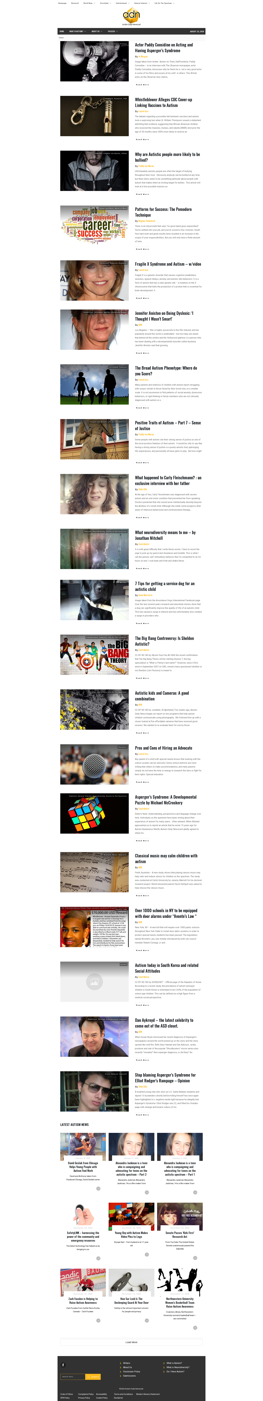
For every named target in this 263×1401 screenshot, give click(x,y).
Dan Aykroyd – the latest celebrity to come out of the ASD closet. (164, 1023)
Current (123, 964)
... (169, 77)
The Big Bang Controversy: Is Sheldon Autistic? (164, 641)
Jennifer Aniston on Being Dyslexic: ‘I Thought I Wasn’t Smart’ (164, 316)
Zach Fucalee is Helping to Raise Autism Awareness (83, 1301)
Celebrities (101, 44)
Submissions (129, 1376)
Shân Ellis (142, 489)
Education (122, 747)
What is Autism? (174, 1363)
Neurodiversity (99, 531)
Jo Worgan (143, 56)
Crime (107, 1074)
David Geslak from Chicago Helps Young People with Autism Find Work (83, 1167)
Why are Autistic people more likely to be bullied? (167, 157)
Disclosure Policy (131, 1371)
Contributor (143, 544)
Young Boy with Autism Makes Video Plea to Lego (131, 1235)
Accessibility (101, 1394)
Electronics (102, 692)
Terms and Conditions (123, 1394)
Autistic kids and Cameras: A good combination (162, 696)
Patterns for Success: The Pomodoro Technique (163, 212)
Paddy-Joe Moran (146, 166)
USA (125, 99)
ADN (140, 324)
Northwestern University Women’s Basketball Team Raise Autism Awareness (179, 1302)
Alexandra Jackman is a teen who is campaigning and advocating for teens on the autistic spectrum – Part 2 (131, 1168)
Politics (119, 910)
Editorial (101, 1019)
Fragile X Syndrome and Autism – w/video (168, 264)
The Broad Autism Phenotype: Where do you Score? (166, 371)
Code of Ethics (66, 1394)
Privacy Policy (84, 1398)
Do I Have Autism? (175, 1371)
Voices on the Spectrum (116, 531)
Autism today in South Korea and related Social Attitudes (166, 968)
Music (115, 855)
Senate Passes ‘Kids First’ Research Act (180, 1235)
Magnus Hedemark (146, 221)
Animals (123, 583)
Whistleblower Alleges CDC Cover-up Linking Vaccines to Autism (163, 102)
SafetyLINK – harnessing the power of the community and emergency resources (83, 1236)
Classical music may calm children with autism (166, 858)
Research (118, 99)
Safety (124, 153)
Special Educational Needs (115, 312)
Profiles (123, 44)
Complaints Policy (86, 1394)
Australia (107, 855)
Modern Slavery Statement (148, 1394)
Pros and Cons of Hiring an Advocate (163, 748)
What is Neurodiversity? (178, 1367)
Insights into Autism (111, 153)
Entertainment (113, 44)
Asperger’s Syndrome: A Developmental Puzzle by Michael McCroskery (166, 800)
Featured (109, 99)
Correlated (104, 263)
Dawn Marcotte (145, 595)
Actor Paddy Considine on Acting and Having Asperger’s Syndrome (164, 47)
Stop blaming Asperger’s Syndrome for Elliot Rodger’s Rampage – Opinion (165, 1078)
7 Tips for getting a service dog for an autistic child (165, 586)
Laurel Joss (143, 111)
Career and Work (106, 208)
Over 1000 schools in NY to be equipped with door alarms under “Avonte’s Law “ (166, 913)
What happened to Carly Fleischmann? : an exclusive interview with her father (168, 480)
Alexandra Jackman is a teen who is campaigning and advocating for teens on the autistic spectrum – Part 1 (180, 1168)
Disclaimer (118, 1398)
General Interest (85, 796)
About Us (127, 1367)
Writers (126, 1363)
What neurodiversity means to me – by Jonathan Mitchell (165, 535)
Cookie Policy (102, 1398)
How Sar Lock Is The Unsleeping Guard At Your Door (131, 1301)
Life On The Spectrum (117, 422)
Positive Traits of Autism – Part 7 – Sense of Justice (168, 425)
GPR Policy (65, 1398)
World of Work (121, 208)
